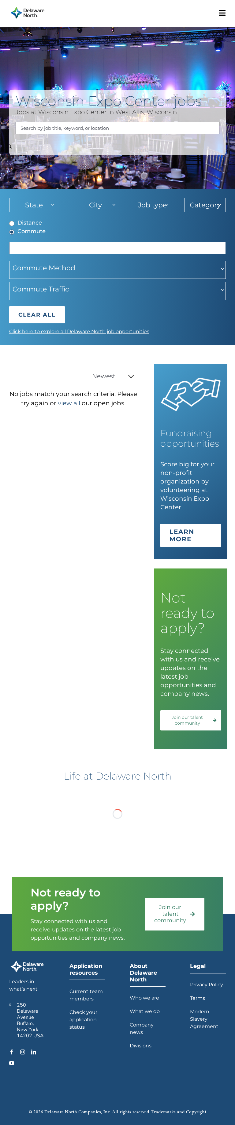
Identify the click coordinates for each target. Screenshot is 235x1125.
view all (69, 403)
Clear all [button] (37, 314)
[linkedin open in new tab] (33, 1052)
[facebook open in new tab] (11, 1052)
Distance (29, 222)
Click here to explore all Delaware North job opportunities (79, 331)
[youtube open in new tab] (11, 1063)
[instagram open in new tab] (22, 1052)
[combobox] (117, 128)
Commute (31, 231)
